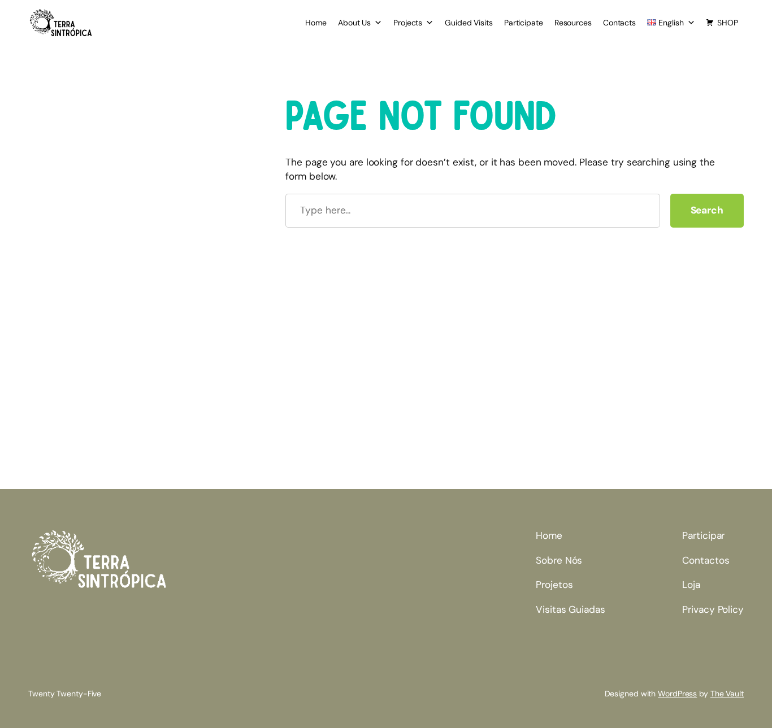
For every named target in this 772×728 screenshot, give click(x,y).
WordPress (677, 693)
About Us (354, 23)
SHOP (727, 23)
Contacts (619, 23)
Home (316, 23)
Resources (573, 23)
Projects (407, 23)
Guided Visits (469, 23)
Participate (523, 23)
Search (707, 210)
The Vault (727, 693)
